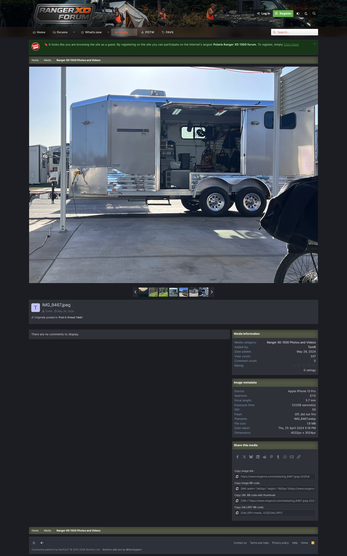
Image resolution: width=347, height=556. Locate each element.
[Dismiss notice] (314, 44)
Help (295, 542)
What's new (93, 32)
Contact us (240, 542)
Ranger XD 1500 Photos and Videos (291, 342)
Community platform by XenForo (66, 549)
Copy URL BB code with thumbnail (254, 495)
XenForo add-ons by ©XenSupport (122, 549)
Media (123, 32)
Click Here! (291, 44)
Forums (62, 32)
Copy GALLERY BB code (248, 507)
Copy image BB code (246, 482)
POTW (149, 32)
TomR (48, 311)
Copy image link (243, 470)
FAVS (169, 32)
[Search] (314, 14)
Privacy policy (280, 542)
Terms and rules (259, 542)
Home (41, 32)
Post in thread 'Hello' (71, 317)
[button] (306, 14)
